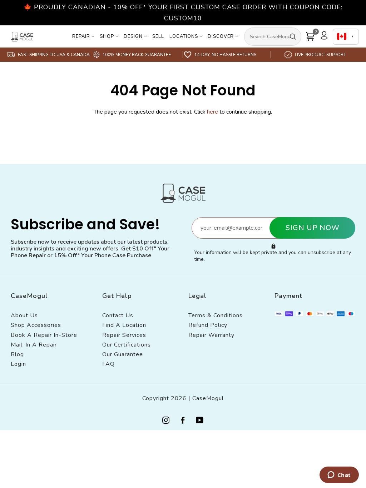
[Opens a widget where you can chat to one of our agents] (339, 475)
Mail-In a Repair (34, 345)
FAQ (108, 364)
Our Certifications (126, 345)
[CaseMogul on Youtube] (200, 421)
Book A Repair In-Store (44, 335)
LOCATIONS (183, 36)
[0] (310, 36)
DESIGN (133, 36)
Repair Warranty (211, 335)
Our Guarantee (122, 354)
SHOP (107, 36)
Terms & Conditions (215, 315)
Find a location (124, 325)
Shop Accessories (36, 325)
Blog (17, 354)
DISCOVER (221, 36)
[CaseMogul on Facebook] (183, 421)
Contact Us (117, 315)
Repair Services (124, 335)
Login (18, 364)
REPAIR (81, 36)
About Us (24, 315)
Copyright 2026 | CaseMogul (183, 398)
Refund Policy (207, 325)
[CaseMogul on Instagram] (166, 421)
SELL (158, 36)
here (212, 112)
